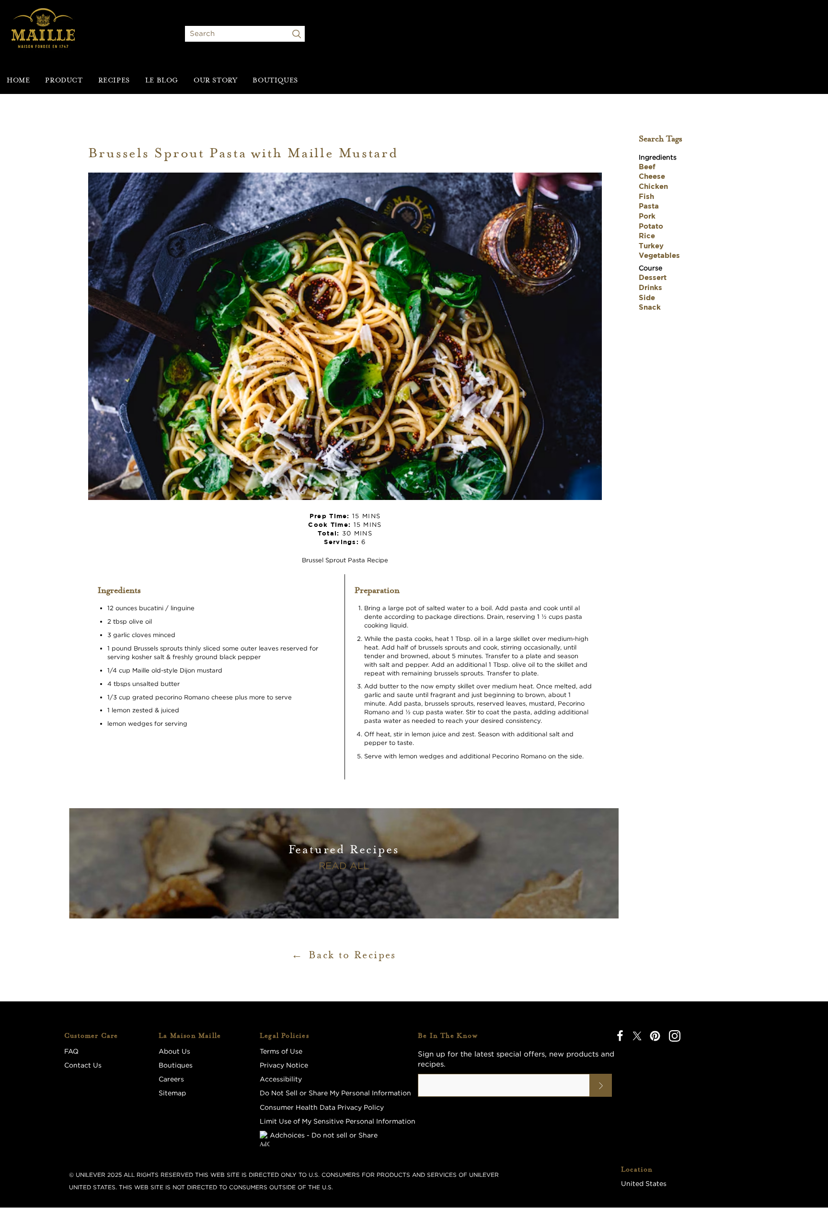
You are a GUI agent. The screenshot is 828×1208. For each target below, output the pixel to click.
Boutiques (275, 80)
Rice (647, 236)
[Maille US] (43, 33)
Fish (646, 196)
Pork (647, 216)
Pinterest (655, 1036)
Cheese (652, 176)
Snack (650, 307)
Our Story (215, 80)
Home (18, 80)
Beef (647, 167)
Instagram (674, 1036)
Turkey (651, 246)
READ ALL (344, 865)
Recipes (114, 80)
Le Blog (161, 80)
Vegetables (659, 255)
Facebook (620, 1036)
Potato (651, 226)
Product (63, 80)
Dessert (653, 277)
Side (647, 297)
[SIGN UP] (601, 1085)
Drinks (650, 287)
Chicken (653, 186)
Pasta (649, 206)
